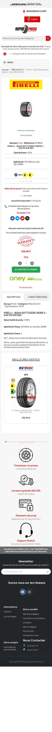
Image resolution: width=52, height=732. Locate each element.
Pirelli (20, 143)
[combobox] (22, 38)
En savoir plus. (26, 287)
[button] (26, 269)
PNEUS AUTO (34, 304)
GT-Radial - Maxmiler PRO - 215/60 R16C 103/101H (25, 411)
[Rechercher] (48, 38)
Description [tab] (13, 297)
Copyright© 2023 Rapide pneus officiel (26, 661)
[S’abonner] (47, 572)
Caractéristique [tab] (37, 297)
